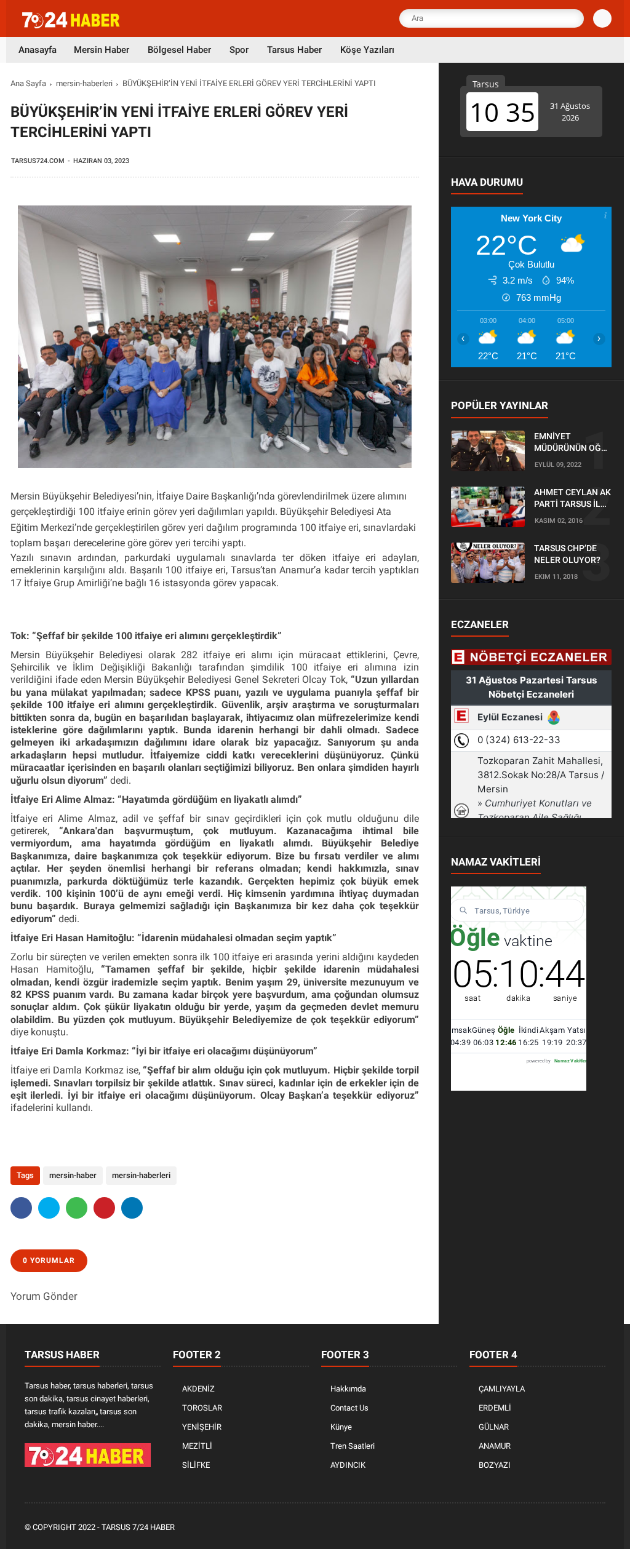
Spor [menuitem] (239, 49)
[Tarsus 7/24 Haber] (72, 26)
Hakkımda (348, 1388)
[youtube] (582, 1528)
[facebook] (21, 1208)
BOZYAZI (495, 1465)
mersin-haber (73, 1175)
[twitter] (49, 1208)
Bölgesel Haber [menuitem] (179, 49)
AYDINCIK (347, 1465)
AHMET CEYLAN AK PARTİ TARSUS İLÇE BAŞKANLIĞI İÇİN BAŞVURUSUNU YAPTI (572, 499)
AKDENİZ (198, 1388)
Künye (341, 1427)
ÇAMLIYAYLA (502, 1388)
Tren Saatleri (352, 1446)
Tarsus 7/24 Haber (138, 1527)
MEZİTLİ (197, 1446)
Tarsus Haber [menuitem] (294, 49)
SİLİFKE (196, 1465)
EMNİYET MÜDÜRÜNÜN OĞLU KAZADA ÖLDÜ (573, 443)
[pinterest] (104, 1208)
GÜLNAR (494, 1427)
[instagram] (565, 1528)
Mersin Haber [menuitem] (101, 49)
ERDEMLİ (495, 1407)
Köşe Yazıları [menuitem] (367, 49)
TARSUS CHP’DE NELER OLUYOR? (567, 554)
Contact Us (349, 1407)
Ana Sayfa (28, 83)
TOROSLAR (202, 1407)
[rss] (598, 1528)
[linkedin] (132, 1208)
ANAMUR (495, 1446)
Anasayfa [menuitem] (37, 49)
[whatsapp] (76, 1208)
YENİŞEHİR (201, 1427)
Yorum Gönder (44, 1296)
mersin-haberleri (84, 83)
